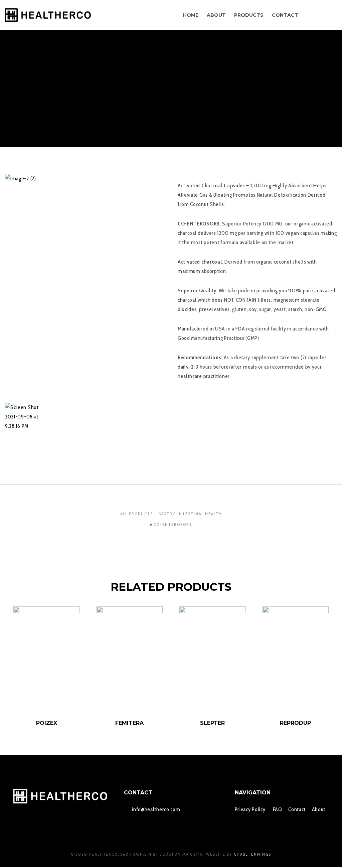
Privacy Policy (250, 809)
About (319, 809)
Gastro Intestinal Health (190, 513)
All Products (136, 513)
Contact (297, 809)
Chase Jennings (252, 854)
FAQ (277, 809)
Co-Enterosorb (173, 524)
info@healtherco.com (156, 809)
